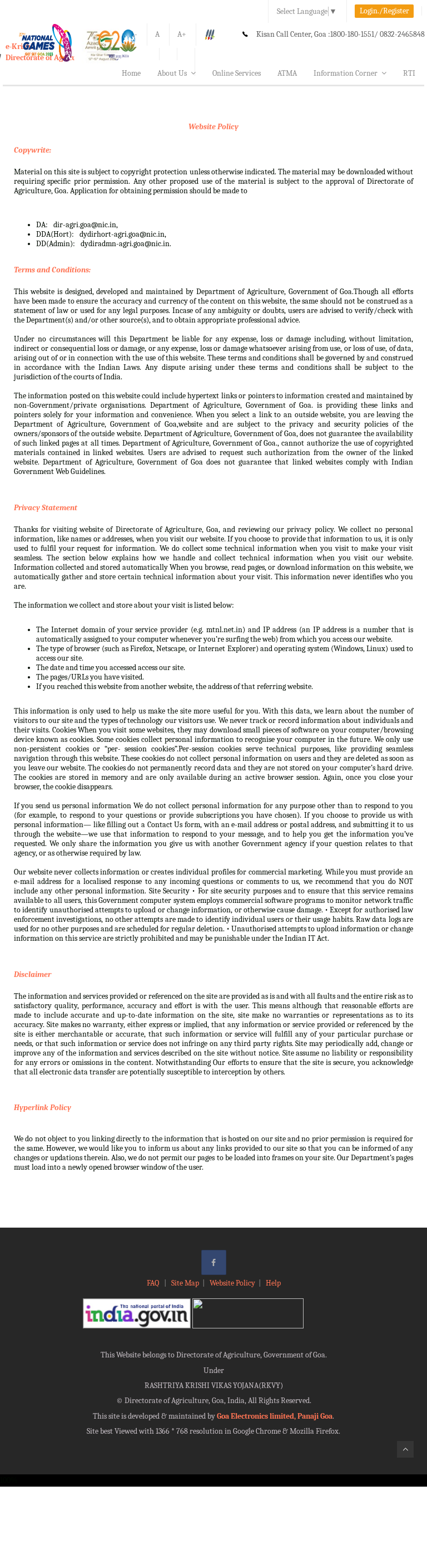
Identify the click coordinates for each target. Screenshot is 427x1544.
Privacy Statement (45, 507)
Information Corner (346, 73)
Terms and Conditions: (52, 270)
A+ (181, 34)
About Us (172, 73)
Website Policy (213, 126)
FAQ (154, 1283)
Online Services (236, 73)
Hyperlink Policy (42, 1107)
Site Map (185, 1283)
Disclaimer (32, 974)
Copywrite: (32, 150)
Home (131, 73)
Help (273, 1283)
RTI (409, 73)
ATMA (287, 73)
